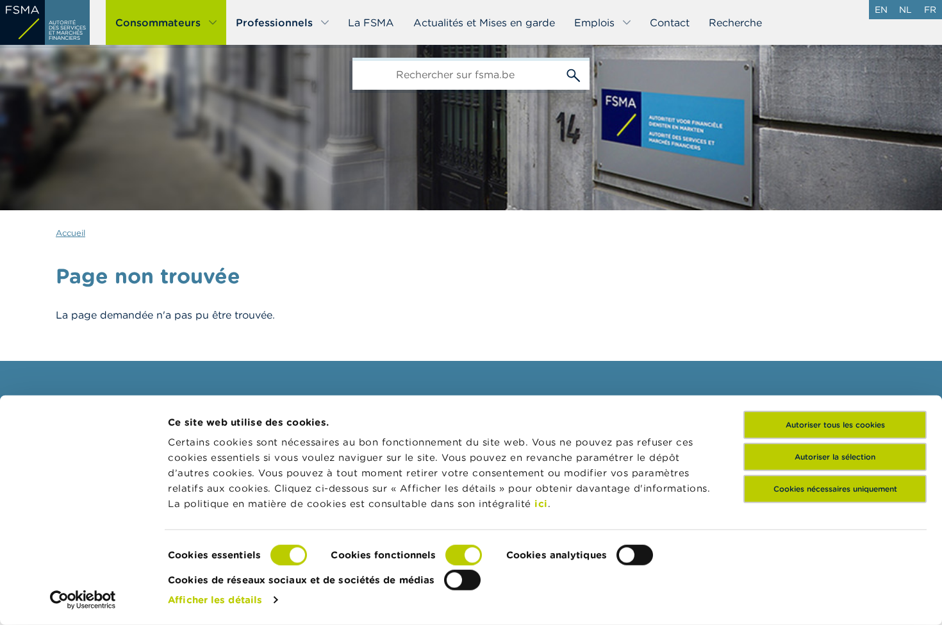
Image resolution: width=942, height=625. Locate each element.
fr (930, 9)
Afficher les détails (215, 600)
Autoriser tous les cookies (835, 424)
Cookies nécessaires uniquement (835, 489)
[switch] (463, 555)
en (881, 9)
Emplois (594, 22)
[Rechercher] (574, 74)
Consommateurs (158, 22)
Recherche (735, 22)
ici (541, 503)
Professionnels (274, 22)
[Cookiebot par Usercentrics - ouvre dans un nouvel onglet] (83, 600)
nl (905, 9)
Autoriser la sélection (835, 457)
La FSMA (371, 22)
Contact (670, 22)
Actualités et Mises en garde (484, 22)
